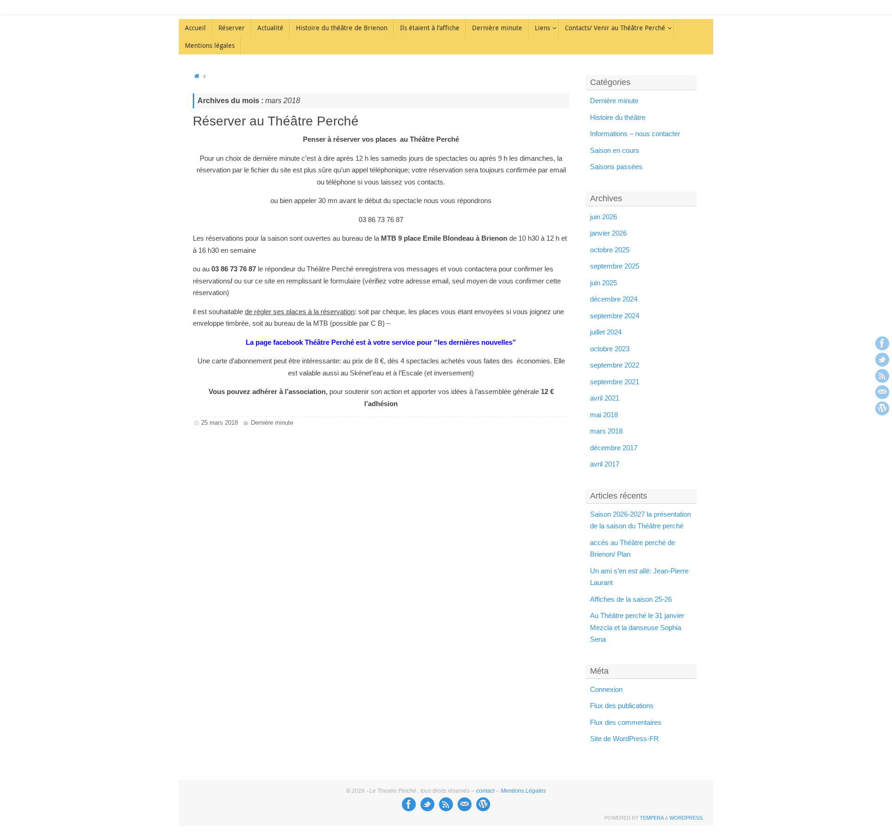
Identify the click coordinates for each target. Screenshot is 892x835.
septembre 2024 (614, 316)
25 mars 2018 (219, 422)
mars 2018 (606, 431)
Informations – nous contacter (635, 134)
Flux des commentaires (626, 722)
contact (485, 791)
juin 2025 (603, 283)
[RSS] (882, 376)
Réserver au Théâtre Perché (276, 121)
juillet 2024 (606, 332)
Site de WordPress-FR (624, 739)
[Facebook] (882, 343)
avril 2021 (604, 398)
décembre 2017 (613, 448)
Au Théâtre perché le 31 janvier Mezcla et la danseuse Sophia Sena (637, 627)
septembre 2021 (614, 382)
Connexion (606, 689)
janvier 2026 (608, 233)
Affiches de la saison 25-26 (631, 599)
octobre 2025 (610, 250)
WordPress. (686, 818)
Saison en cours (614, 150)
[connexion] (882, 408)
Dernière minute (272, 422)
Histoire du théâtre (617, 117)
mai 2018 (604, 415)
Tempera (651, 818)
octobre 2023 (610, 349)
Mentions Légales (523, 791)
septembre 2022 (614, 365)
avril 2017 (604, 464)
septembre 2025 (614, 266)
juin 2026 (603, 217)
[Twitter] (882, 360)
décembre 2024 (613, 299)
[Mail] (882, 392)
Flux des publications (622, 706)
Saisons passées (616, 167)
